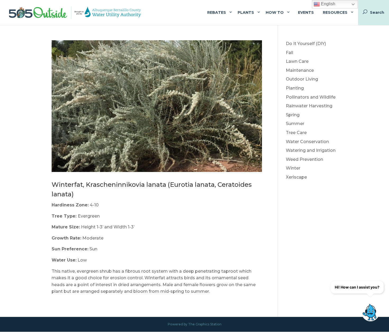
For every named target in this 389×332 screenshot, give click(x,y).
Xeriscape (296, 177)
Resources (335, 12)
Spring (293, 114)
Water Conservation (307, 141)
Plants (246, 12)
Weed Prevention (304, 159)
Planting (295, 88)
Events (306, 12)
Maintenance (300, 70)
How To (275, 12)
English (327, 4)
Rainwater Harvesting (309, 105)
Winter (293, 168)
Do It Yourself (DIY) (306, 43)
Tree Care (296, 132)
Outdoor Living (302, 79)
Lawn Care (297, 61)
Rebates (216, 12)
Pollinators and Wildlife (311, 97)
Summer (295, 123)
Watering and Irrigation (311, 150)
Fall (289, 52)
